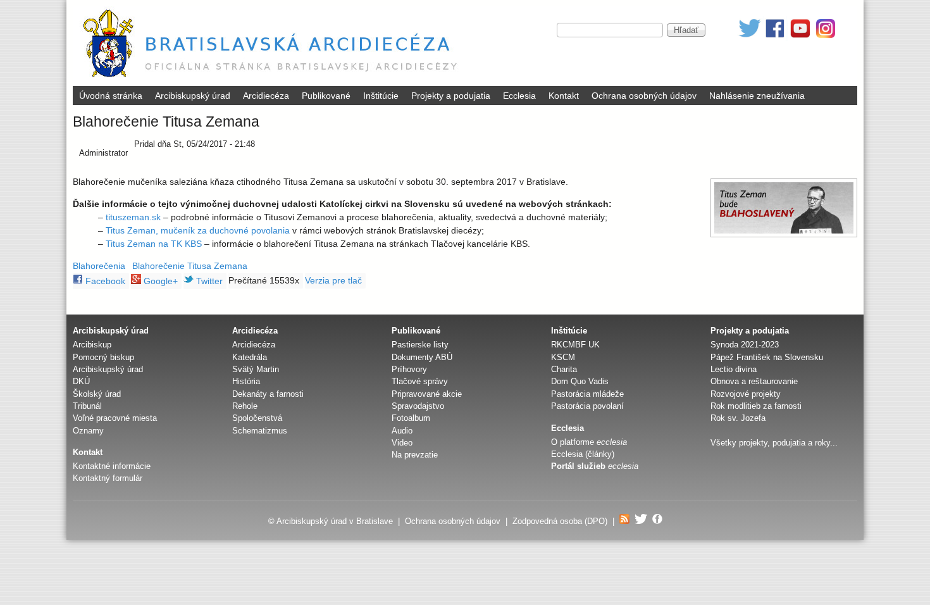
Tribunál (87, 406)
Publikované (326, 95)
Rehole (244, 406)
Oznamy (88, 430)
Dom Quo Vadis (580, 381)
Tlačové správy (420, 381)
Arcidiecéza (266, 95)
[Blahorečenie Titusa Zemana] (783, 207)
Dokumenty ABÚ (422, 357)
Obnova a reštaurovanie (754, 381)
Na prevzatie (415, 454)
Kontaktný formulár (107, 478)
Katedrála (249, 357)
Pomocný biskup (103, 357)
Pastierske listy (420, 344)
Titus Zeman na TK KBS (154, 244)
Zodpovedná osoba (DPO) (559, 521)
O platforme (589, 442)
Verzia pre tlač (333, 280)
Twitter (208, 281)
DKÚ (81, 381)
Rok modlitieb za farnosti (756, 406)
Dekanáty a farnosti (268, 394)
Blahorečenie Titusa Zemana (189, 266)
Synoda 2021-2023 (744, 344)
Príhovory (409, 369)
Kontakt (564, 95)
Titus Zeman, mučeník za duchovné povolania (198, 230)
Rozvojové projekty (745, 394)
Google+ (159, 281)
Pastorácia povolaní (587, 406)
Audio (402, 430)
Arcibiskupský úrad (192, 95)
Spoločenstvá (257, 418)
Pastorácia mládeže (587, 394)
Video (402, 442)
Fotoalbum (411, 418)
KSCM (563, 357)
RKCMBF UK (575, 344)
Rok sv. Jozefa (738, 418)
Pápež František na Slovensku (766, 357)
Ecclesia (519, 95)
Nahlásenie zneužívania (757, 95)
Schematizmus (259, 430)
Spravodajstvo (418, 406)
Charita (564, 369)
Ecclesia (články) (582, 454)
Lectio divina (733, 369)
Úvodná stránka (110, 95)
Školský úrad (97, 394)
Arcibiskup (92, 344)
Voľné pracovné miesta (115, 418)
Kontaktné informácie (112, 466)
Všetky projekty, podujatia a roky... (774, 442)
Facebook (104, 281)
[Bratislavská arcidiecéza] (273, 79)
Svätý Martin (255, 369)
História (246, 381)
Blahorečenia (99, 266)
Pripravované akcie (427, 394)
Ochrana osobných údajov (644, 95)
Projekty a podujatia (450, 95)
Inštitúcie (381, 95)
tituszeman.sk (133, 217)
